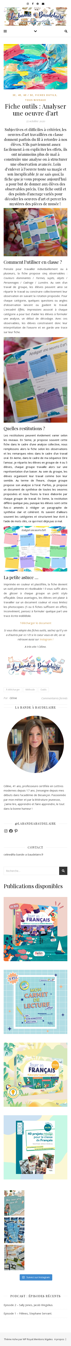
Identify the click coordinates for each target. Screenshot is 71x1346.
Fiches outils (45, 95)
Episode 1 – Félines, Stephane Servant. (28, 1313)
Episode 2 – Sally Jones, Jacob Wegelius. (28, 1305)
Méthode (30, 689)
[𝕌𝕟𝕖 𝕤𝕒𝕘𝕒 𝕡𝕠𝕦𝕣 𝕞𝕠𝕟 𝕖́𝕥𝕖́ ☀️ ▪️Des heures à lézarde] (14, 1203)
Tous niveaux (35, 100)
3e (14, 95)
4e (19, 95)
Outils (43, 689)
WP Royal (28, 1339)
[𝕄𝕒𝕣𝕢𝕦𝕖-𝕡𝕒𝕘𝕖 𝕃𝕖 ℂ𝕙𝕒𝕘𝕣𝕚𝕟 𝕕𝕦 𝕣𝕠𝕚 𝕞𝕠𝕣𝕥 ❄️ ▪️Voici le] (14, 1230)
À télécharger (13, 689)
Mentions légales (43, 1339)
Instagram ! (46, 639)
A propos (59, 1339)
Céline (13, 698)
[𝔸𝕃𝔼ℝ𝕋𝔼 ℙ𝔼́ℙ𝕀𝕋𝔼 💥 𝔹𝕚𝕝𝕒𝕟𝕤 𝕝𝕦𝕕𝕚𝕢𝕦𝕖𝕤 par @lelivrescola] (14, 1257)
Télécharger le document (35, 623)
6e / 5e (28, 95)
